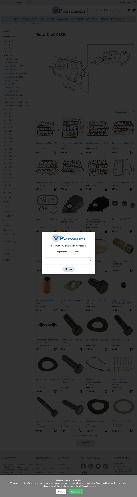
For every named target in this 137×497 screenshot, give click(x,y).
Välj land (69, 269)
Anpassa (61, 492)
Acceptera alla (76, 492)
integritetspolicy (88, 485)
